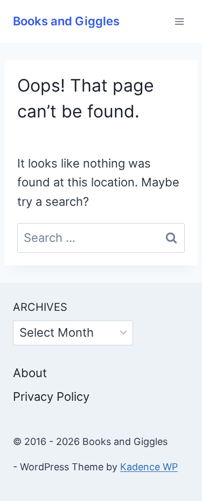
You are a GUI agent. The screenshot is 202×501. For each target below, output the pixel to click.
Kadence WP (149, 466)
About (30, 373)
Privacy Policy (51, 396)
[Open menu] (179, 21)
